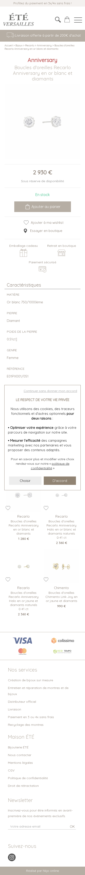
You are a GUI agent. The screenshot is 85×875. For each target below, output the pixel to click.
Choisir (25, 481)
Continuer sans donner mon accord (50, 391)
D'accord (60, 481)
